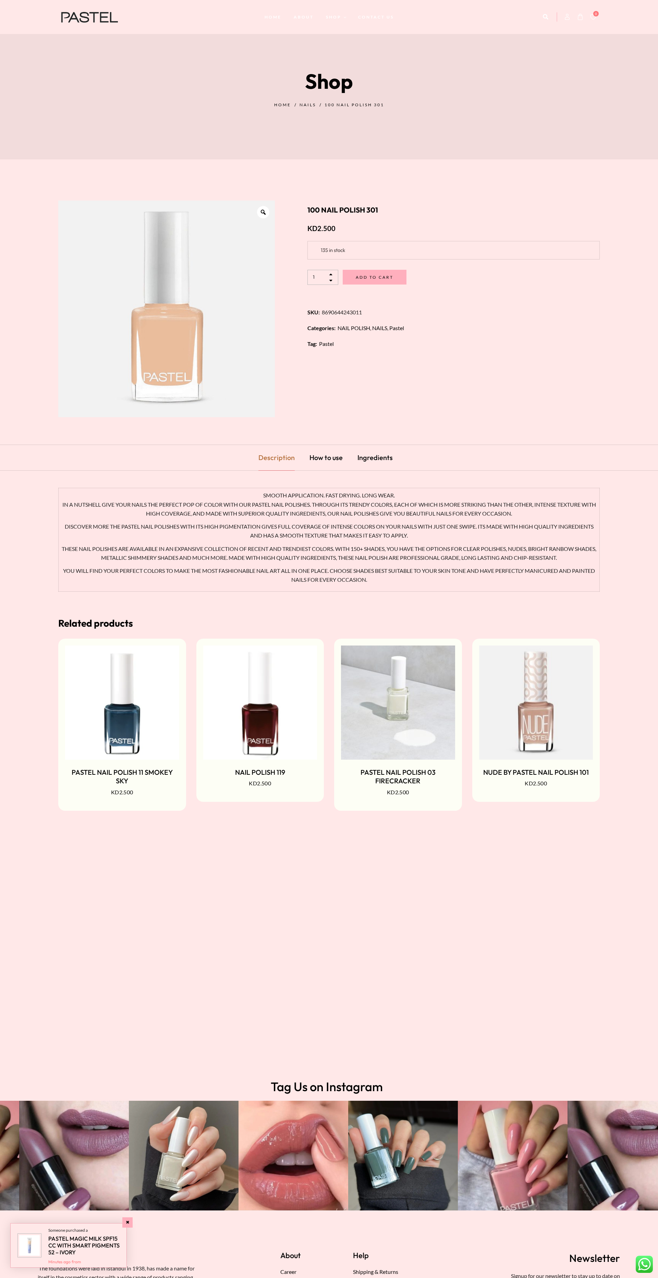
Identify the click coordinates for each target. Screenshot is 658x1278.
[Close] (127, 1222)
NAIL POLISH (354, 328)
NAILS (308, 104)
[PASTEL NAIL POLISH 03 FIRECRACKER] (398, 703)
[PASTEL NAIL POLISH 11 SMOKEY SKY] (122, 703)
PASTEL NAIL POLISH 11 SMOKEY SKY (122, 776)
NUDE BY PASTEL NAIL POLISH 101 (536, 772)
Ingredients (375, 457)
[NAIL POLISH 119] (260, 703)
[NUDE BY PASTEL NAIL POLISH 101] (536, 703)
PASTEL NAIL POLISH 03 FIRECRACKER (398, 776)
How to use (326, 457)
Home (282, 104)
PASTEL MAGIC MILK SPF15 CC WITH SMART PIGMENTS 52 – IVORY (84, 1245)
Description (276, 457)
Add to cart (374, 277)
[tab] (276, 458)
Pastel (396, 328)
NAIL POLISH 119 (260, 772)
